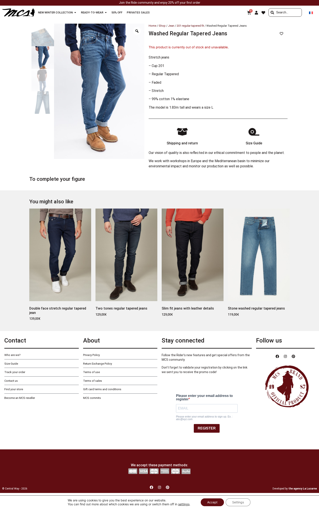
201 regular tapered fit (190, 25)
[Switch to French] (311, 12)
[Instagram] (285, 356)
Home (152, 25)
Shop (162, 25)
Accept (212, 502)
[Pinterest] (293, 356)
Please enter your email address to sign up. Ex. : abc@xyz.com (204, 418)
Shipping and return (182, 143)
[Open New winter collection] (75, 12)
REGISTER (207, 428)
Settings (238, 502)
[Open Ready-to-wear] (105, 12)
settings (183, 504)
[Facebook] (277, 356)
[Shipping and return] (182, 131)
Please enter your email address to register (204, 397)
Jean (171, 25)
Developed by (295, 488)
